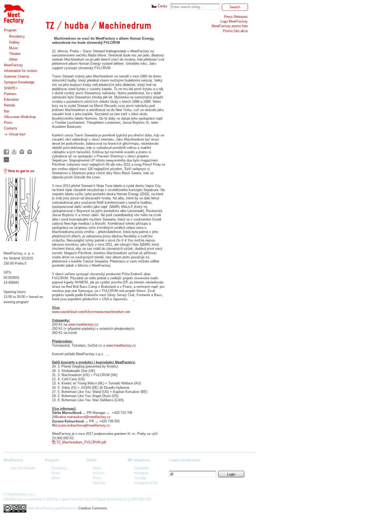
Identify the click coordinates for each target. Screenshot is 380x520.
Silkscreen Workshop (20, 117)
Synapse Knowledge (19, 82)
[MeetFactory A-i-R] (29, 152)
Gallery (14, 42)
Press (8, 122)
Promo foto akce (235, 31)
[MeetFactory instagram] (22, 152)
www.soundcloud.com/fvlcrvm (74, 312)
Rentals (9, 105)
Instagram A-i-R (145, 483)
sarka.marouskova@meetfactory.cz (84, 417)
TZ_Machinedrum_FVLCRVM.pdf (81, 442)
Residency (17, 36)
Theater (14, 54)
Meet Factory (14, 11)
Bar (6, 111)
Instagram (141, 473)
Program (10, 30)
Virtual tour (16, 134)
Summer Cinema (16, 76)
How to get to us (20, 171)
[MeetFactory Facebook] (6, 152)
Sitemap (99, 483)
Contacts (10, 128)
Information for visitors (20, 71)
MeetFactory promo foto (230, 26)
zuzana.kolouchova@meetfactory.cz (83, 425)
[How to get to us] (22, 209)
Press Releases (236, 17)
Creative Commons (92, 508)
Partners (10, 94)
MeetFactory (13, 65)
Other (13, 59)
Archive (98, 473)
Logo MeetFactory (234, 21)
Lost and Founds (22, 468)
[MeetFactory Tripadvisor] (6, 159)
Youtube (140, 478)
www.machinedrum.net (113, 312)
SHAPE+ (11, 88)
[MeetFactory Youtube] (14, 152)
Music (13, 48)
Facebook (141, 468)
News (97, 468)
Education (11, 99)
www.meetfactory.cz (83, 324)
